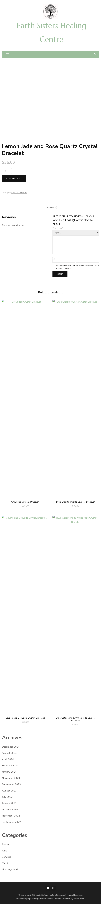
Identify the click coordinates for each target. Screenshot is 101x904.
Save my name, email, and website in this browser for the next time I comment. (77, 266)
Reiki (4, 850)
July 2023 (7, 797)
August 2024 (9, 753)
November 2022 (11, 815)
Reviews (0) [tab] (51, 207)
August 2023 (9, 790)
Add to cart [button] (25, 398)
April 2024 (8, 759)
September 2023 (11, 784)
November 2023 (11, 778)
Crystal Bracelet (19, 192)
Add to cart (14, 178)
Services (6, 856)
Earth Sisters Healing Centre (49, 895)
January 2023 (9, 803)
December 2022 (11, 809)
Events (5, 844)
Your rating (57, 228)
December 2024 (11, 746)
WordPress (79, 898)
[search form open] (95, 54)
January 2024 (9, 771)
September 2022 (11, 822)
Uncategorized (10, 869)
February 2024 (10, 765)
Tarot (5, 863)
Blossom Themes (52, 898)
